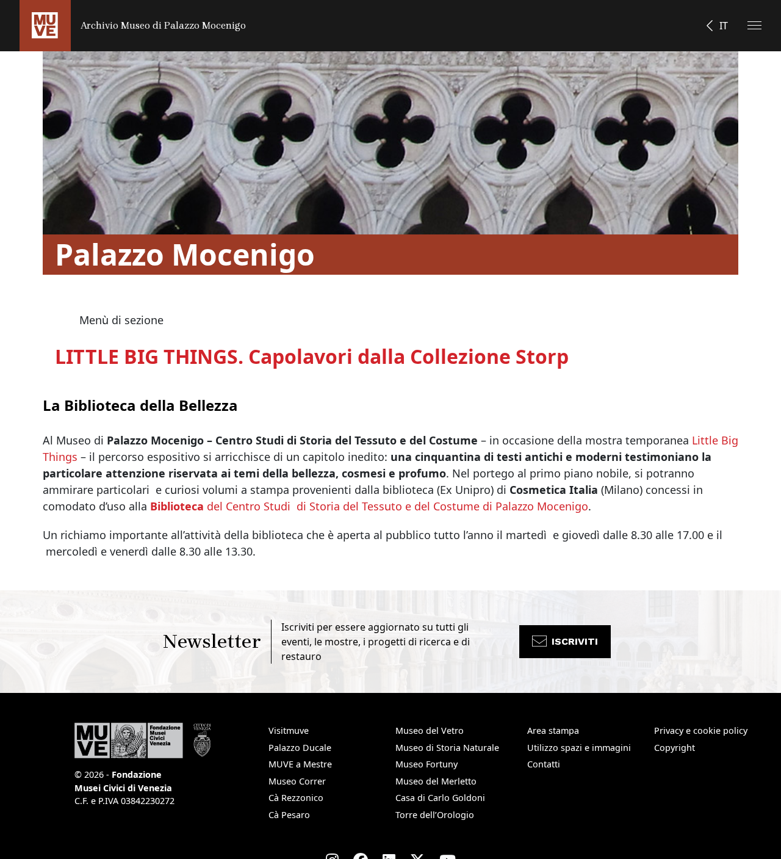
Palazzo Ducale (299, 747)
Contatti (543, 764)
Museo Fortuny (426, 764)
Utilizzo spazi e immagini (579, 747)
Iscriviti (575, 641)
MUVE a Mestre (300, 764)
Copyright (674, 747)
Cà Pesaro (289, 815)
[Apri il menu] (754, 25)
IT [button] (723, 25)
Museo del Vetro (429, 730)
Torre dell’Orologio (434, 815)
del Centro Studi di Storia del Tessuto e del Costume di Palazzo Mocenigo (369, 506)
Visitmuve (288, 730)
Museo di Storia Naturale (447, 747)
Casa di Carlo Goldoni (440, 797)
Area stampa (553, 730)
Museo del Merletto (436, 781)
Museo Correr (297, 781)
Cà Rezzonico (295, 797)
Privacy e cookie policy (700, 730)
